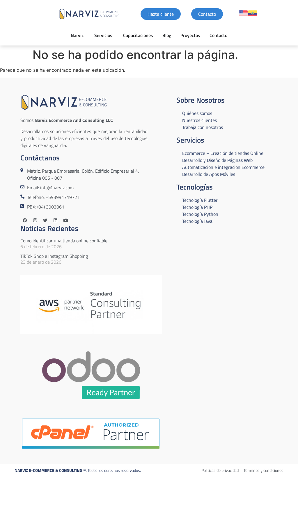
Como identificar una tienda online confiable (63, 240)
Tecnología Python (200, 214)
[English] (243, 13)
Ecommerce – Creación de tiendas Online (222, 153)
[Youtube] (65, 220)
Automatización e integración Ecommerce (223, 167)
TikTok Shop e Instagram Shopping (54, 256)
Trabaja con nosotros (202, 127)
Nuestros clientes (199, 120)
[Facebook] (24, 220)
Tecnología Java (197, 221)
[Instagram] (35, 220)
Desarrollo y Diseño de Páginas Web (217, 160)
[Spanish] (252, 13)
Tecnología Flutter (200, 200)
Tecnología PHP (197, 207)
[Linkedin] (55, 220)
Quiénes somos (197, 113)
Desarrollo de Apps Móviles (208, 174)
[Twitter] (45, 220)
